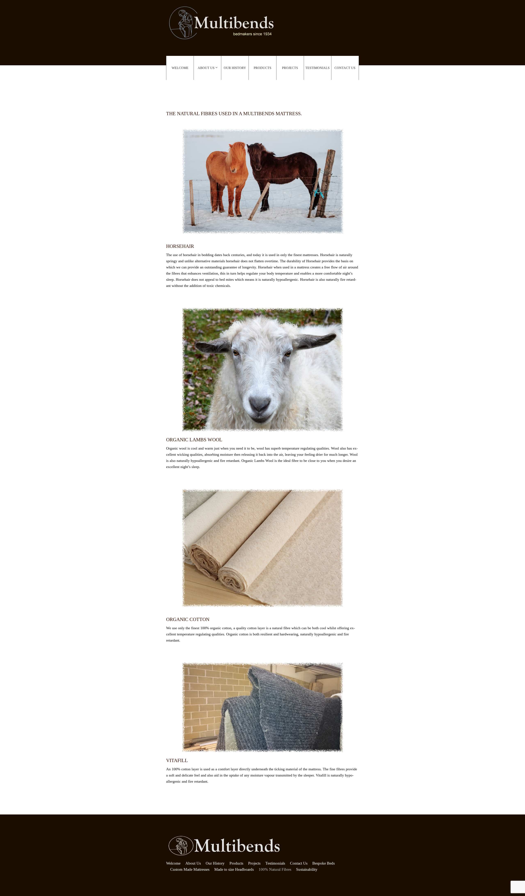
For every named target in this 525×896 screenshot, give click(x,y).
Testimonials (317, 68)
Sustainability (306, 869)
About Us (206, 68)
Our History (235, 68)
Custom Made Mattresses (189, 869)
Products (262, 68)
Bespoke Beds (323, 863)
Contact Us (344, 68)
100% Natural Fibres (275, 869)
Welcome (180, 68)
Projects (290, 68)
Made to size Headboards (234, 869)
